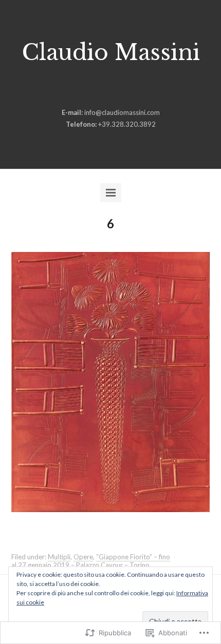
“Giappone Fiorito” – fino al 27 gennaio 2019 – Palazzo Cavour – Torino (90, 561)
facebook (93, 88)
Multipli (59, 557)
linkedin (109, 88)
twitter (125, 88)
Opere (83, 557)
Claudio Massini (111, 52)
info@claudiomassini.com (122, 112)
